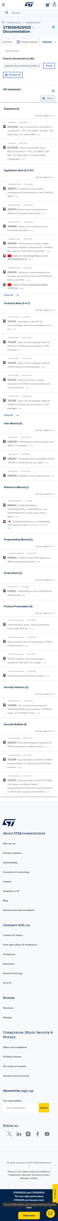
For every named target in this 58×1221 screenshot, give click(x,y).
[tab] (7, 42)
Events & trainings (13, 973)
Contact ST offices (13, 935)
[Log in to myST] (54, 4)
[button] (4, 4)
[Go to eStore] (48, 5)
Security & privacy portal (16, 1076)
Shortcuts (8, 1008)
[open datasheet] (4, 126)
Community (9, 954)
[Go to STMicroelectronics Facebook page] (37, 1134)
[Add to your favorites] (53, 91)
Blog (5, 900)
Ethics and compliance (15, 1047)
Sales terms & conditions (36, 1171)
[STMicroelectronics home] (29, 4)
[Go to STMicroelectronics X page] (10, 1134)
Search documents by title (18, 58)
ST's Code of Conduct (14, 1066)
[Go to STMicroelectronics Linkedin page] (19, 1134)
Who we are (9, 843)
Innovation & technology (16, 872)
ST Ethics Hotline (12, 1056)
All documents (12, 51)
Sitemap (7, 1017)
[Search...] (6, 12)
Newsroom (8, 964)
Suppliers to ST (11, 891)
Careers (7, 881)
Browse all (15, 74)
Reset (49, 65)
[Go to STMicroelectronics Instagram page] (28, 1134)
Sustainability (10, 862)
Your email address (12, 1101)
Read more (29, 1215)
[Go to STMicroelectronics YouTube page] (47, 1134)
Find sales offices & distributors (20, 944)
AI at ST (7, 983)
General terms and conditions (18, 910)
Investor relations (12, 853)
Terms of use (14, 1171)
